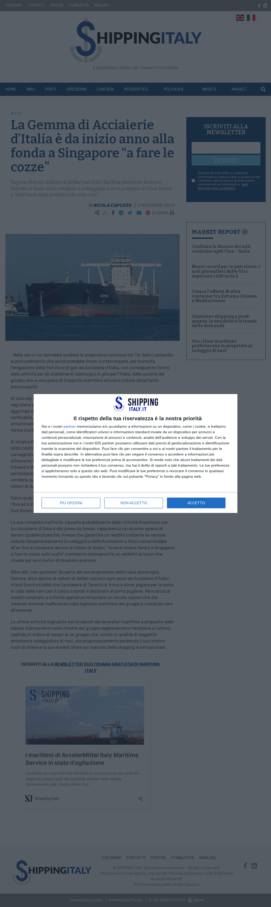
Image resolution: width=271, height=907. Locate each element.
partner (70, 426)
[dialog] (135, 453)
